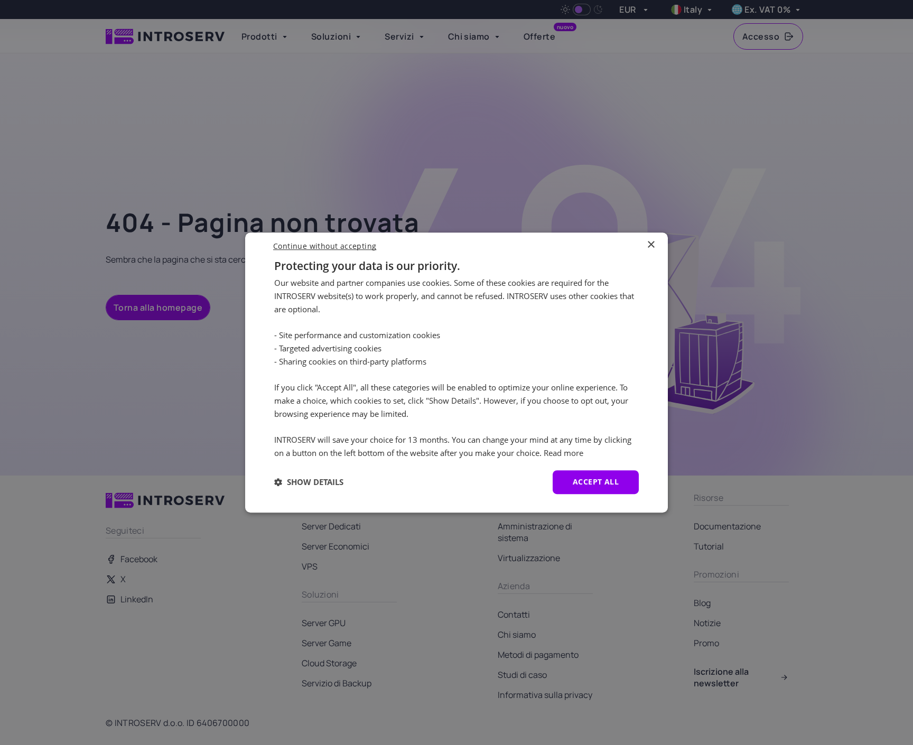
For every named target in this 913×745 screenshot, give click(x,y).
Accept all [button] (596, 482)
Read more (563, 453)
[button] (308, 482)
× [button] (651, 245)
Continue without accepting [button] (324, 246)
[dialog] (456, 372)
